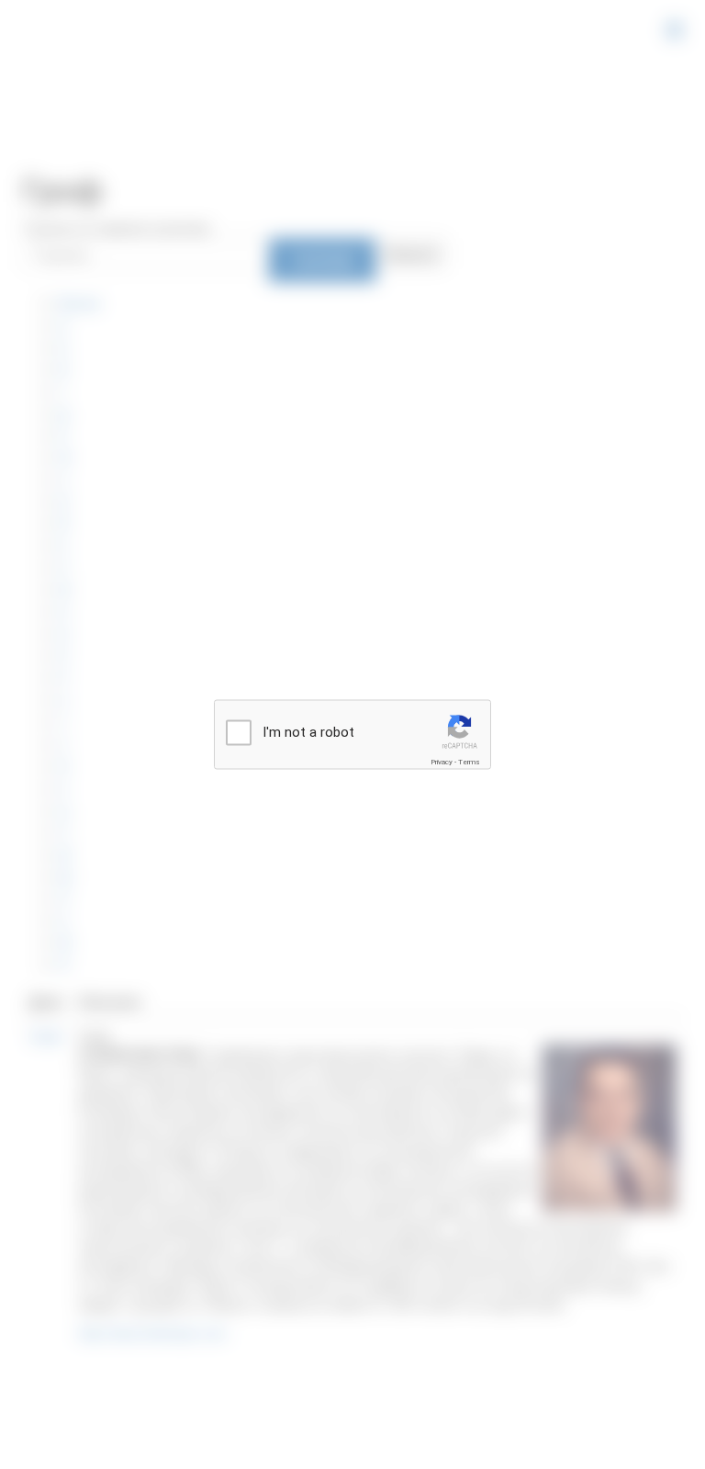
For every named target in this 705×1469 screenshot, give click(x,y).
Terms (469, 762)
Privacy (442, 762)
